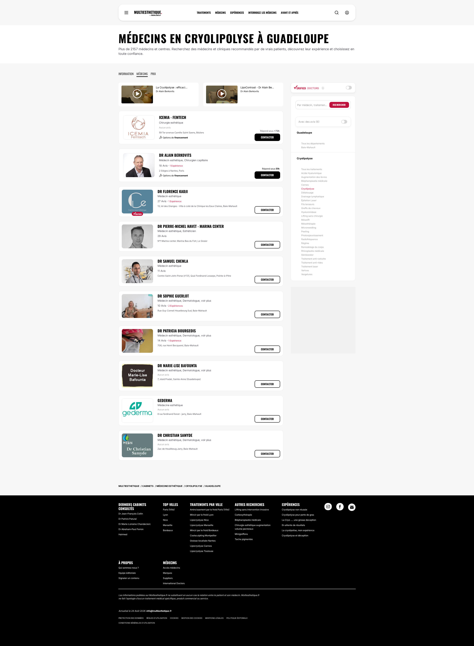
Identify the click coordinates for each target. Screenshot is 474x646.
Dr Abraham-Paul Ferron (130, 529)
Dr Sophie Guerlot (173, 296)
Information (125, 74)
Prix (153, 74)
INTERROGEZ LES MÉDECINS (262, 12)
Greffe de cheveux (310, 208)
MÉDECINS (220, 12)
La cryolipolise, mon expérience (298, 530)
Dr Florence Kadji (173, 191)
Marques (167, 573)
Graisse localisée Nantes (203, 540)
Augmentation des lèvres (314, 177)
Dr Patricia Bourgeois (177, 330)
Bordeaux (168, 530)
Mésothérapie (308, 223)
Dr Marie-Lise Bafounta (177, 365)
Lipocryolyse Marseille (201, 525)
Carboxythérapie (243, 514)
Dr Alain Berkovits (175, 155)
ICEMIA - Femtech (172, 117)
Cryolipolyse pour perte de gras (298, 514)
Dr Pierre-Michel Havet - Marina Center (191, 226)
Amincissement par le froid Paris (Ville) (209, 509)
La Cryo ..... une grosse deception (299, 520)
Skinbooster (307, 254)
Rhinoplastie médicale (312, 251)
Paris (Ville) (169, 509)
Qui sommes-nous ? (128, 567)
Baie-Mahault (308, 147)
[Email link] (352, 507)
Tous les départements (313, 143)
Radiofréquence (309, 239)
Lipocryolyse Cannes (201, 545)
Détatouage (307, 192)
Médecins (142, 74)
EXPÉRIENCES (237, 12)
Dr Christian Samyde (175, 435)
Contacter (267, 137)
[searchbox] (313, 105)
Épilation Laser (308, 200)
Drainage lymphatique (312, 196)
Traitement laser (309, 266)
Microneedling (308, 227)
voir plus (206, 300)
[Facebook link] (340, 508)
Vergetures (306, 274)
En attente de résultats (293, 525)
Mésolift (305, 219)
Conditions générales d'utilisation (136, 623)
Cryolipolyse (307, 188)
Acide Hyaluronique (311, 173)
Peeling (305, 231)
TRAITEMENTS (204, 12)
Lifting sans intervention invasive (252, 509)
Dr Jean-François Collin (130, 513)
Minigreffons (241, 534)
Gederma (165, 400)
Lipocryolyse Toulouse (201, 551)
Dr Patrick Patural (127, 518)
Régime (305, 243)
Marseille (167, 525)
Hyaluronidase (308, 212)
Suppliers (168, 578)
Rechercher (339, 104)
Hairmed (122, 534)
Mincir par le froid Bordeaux (204, 530)
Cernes (305, 184)
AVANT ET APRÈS (289, 12)
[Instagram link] (328, 508)
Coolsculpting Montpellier (203, 535)
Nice (165, 520)
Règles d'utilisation (156, 618)
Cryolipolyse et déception (295, 535)
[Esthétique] (148, 13)
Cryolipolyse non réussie (294, 509)
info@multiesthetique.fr (158, 611)
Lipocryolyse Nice (199, 520)
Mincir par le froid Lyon (201, 514)
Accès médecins (171, 567)
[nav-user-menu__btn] (347, 13)
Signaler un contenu (128, 578)
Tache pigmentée (244, 539)
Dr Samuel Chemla (173, 261)
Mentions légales (214, 618)
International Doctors (174, 583)
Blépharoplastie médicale (314, 181)
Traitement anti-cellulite (313, 258)
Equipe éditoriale (127, 573)
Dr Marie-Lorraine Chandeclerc (134, 524)
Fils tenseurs (307, 204)
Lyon (165, 514)
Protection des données (130, 618)
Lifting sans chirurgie (312, 216)
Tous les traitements (311, 169)
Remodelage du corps (312, 247)
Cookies (174, 618)
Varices (305, 270)
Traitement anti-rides (312, 262)
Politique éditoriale (237, 618)
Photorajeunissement (312, 235)
